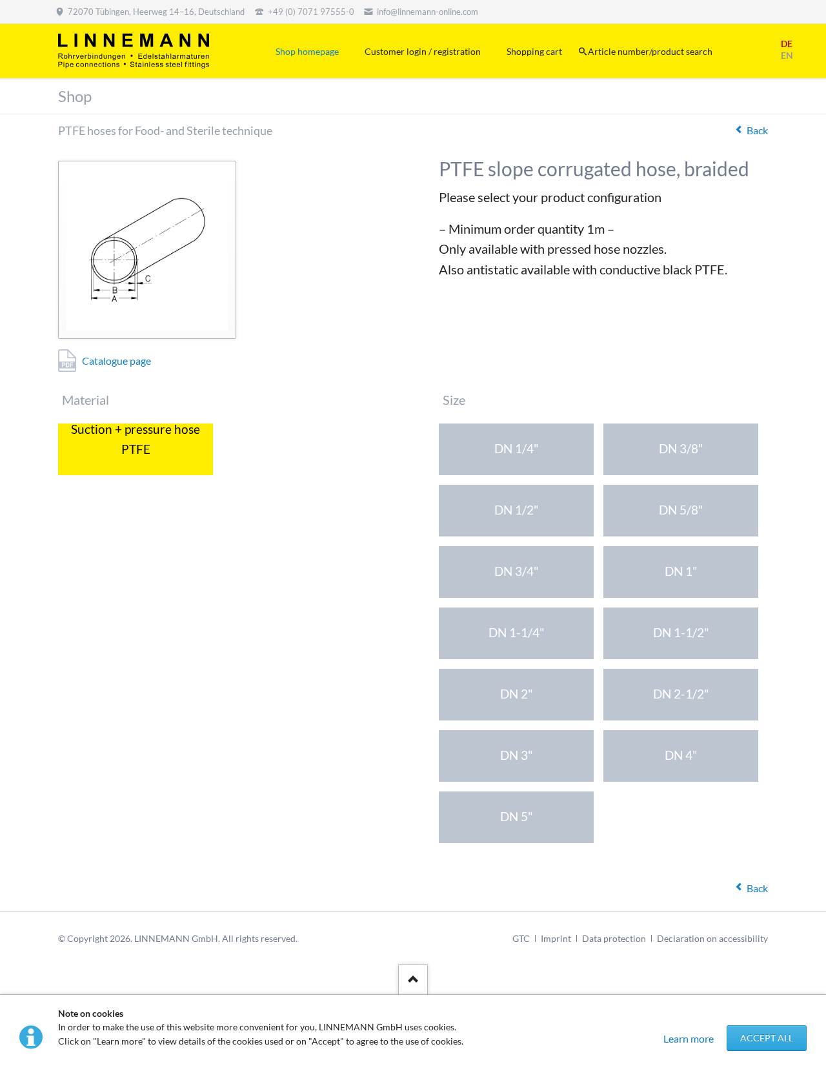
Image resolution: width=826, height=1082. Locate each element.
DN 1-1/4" (517, 632)
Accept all (766, 1037)
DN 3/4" (516, 571)
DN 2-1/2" (681, 693)
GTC (521, 938)
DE (786, 43)
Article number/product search (650, 51)
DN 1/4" (516, 448)
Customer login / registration (423, 51)
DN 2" (516, 693)
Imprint (556, 938)
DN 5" (516, 816)
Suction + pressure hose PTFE (135, 441)
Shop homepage (307, 51)
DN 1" (681, 571)
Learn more (688, 1038)
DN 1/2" (516, 509)
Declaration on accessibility (712, 938)
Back (757, 130)
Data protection (614, 938)
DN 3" (516, 755)
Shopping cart (534, 51)
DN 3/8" (681, 448)
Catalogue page (116, 360)
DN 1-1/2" (681, 632)
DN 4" (681, 755)
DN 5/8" (681, 509)
